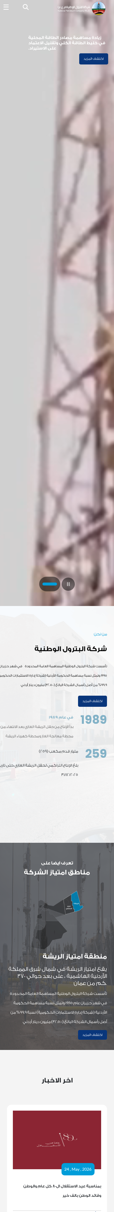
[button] (25, 8)
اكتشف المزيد (94, 59)
